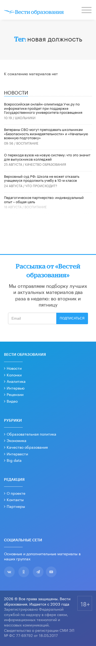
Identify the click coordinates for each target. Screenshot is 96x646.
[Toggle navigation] (87, 10)
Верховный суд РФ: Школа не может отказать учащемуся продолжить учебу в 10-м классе (41, 178)
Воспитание (27, 142)
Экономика (16, 440)
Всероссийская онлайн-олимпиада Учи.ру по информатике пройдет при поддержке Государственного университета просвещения (43, 108)
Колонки (14, 374)
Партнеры (16, 506)
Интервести (17, 453)
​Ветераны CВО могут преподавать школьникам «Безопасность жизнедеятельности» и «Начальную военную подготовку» (46, 133)
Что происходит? (41, 185)
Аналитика (16, 381)
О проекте (16, 493)
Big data (14, 460)
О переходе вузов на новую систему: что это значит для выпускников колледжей (47, 156)
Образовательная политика (31, 434)
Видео (12, 401)
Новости (14, 368)
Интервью (16, 388)
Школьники (25, 117)
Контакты (15, 499)
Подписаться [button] (72, 318)
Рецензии (15, 394)
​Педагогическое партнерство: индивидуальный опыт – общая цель (44, 199)
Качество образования (45, 164)
